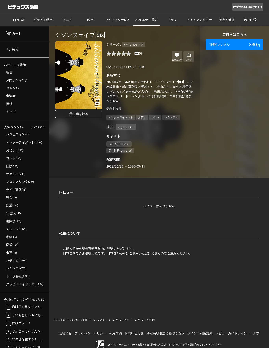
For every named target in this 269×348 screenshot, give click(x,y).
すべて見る (36, 127)
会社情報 (65, 333)
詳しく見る (36, 299)
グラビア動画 (43, 20)
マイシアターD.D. (117, 20)
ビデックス (59, 320)
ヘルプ (254, 333)
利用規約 (115, 333)
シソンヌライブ (120, 320)
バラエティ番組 (146, 20)
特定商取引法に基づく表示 (165, 333)
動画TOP (19, 20)
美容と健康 (227, 20)
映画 (90, 20)
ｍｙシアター (100, 320)
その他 (247, 20)
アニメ (67, 20)
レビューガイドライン (231, 333)
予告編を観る (78, 114)
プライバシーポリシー (90, 333)
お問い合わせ (134, 333)
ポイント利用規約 (199, 333)
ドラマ (172, 20)
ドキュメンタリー (199, 20)
